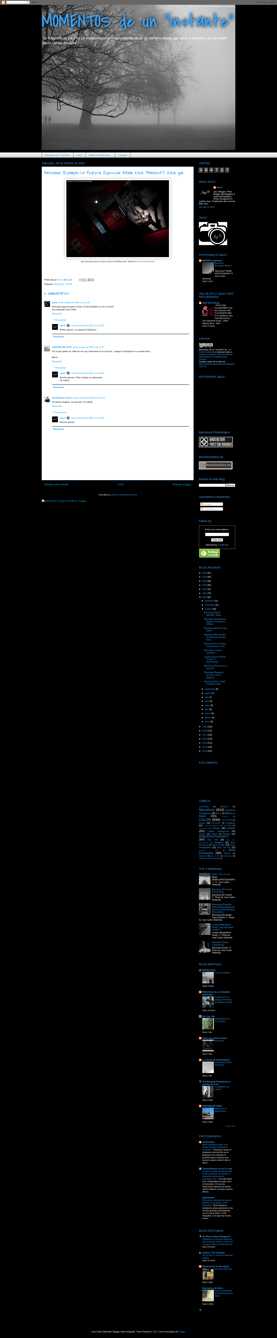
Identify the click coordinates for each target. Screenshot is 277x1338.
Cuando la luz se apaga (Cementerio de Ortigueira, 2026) (223, 999)
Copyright (122, 155)
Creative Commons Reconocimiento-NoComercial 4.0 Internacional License (216, 356)
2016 (204, 739)
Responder (57, 314)
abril (207, 709)
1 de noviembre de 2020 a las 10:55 (87, 325)
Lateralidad (203, 828)
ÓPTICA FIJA (208, 970)
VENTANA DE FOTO (62, 347)
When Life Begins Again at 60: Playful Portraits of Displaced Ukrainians (215, 1147)
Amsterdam (204, 807)
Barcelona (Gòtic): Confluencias (220, 943)
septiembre (210, 689)
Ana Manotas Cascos (62, 398)
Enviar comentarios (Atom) (124, 495)
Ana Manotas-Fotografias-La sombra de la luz (216, 1082)
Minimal (226, 834)
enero (208, 721)
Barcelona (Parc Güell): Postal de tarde (215, 682)
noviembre (210, 605)
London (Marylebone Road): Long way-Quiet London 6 (222, 927)
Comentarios (209, 509)
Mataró (214, 834)
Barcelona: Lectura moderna (213, 651)
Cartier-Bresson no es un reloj (217, 1168)
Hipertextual (208, 1197)
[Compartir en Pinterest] (92, 279)
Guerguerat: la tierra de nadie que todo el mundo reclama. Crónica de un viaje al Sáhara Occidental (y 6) (217, 1241)
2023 (204, 585)
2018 (204, 730)
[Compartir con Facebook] (89, 279)
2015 (204, 743)
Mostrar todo (230, 1126)
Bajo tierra (219, 1041)
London (231, 828)
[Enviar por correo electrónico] (80, 279)
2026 (204, 573)
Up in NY (215, 856)
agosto (208, 693)
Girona (202, 823)
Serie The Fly (223, 847)
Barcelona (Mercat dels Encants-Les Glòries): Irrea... (215, 637)
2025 (204, 577)
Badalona (224, 807)
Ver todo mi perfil (207, 207)
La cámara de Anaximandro (216, 1060)
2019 (204, 726)
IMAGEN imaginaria (212, 260)
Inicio (121, 484)
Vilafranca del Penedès (209, 858)
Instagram (230, 823)
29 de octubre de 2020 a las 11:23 (74, 302)
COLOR (68, 284)
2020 (204, 597)
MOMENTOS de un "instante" (137, 21)
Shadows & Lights (209, 850)
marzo (208, 713)
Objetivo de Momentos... (100, 155)
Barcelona (59, 284)
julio (207, 697)
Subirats (227, 853)
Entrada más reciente (56, 484)
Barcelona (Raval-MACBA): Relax (212, 613)
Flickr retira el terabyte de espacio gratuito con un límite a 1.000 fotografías (217, 1202)
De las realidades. (223, 973)
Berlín (218, 813)
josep (54, 302)
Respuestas (60, 320)
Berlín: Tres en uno (221, 874)
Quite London (218, 845)
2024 (204, 581)
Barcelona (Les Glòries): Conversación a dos (215, 644)
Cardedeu (225, 816)
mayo (208, 705)
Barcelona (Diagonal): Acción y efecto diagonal (214, 675)
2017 (204, 735)
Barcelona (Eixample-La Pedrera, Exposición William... (215, 621)
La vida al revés (224, 825)
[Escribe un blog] (83, 279)
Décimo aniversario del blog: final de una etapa (224, 1293)
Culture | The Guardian (213, 1253)
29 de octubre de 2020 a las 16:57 (89, 398)
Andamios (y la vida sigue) (215, 1266)
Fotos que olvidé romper (214, 1038)
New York (212, 840)
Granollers (216, 823)
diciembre (209, 601)
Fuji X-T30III (226, 820)
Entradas (207, 504)
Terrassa (202, 856)
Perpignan (218, 842)
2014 (204, 747)
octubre (208, 609)
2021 (204, 593)
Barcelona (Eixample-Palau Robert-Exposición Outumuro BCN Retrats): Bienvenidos (223, 908)
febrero (208, 717)
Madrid (202, 834)
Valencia (228, 856)
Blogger (181, 1331)
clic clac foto (208, 1016)
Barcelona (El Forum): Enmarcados (222, 890)
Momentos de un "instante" (57, 155)
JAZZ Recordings (210, 303)
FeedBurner (223, 545)
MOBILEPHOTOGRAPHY (214, 836)
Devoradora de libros (212, 1288)
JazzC (80, 155)
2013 (204, 751)
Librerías (216, 828)
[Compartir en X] (86, 279)
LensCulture (208, 1142)
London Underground (218, 831)
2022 (204, 589)
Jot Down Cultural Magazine (216, 1236)
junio (207, 701)
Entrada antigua (182, 484)
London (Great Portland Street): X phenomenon (215, 659)
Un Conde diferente (223, 1269)
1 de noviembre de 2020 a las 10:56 (87, 373)
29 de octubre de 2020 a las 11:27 (88, 347)
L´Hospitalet (208, 826)
